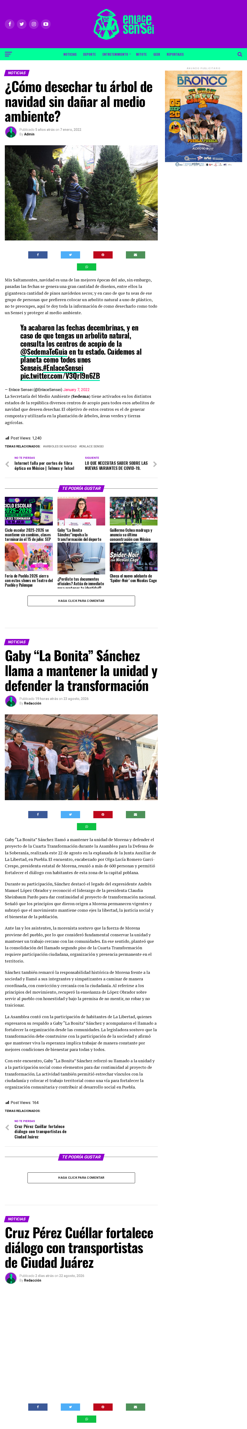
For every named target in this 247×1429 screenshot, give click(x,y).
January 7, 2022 (76, 389)
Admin (29, 134)
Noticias (69, 54)
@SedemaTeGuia (43, 351)
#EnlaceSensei (63, 367)
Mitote (141, 54)
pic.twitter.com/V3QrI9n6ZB (60, 375)
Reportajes (175, 54)
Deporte (89, 54)
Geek (156, 54)
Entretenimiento (115, 54)
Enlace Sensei (92, 446)
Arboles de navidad (61, 446)
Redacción (32, 703)
